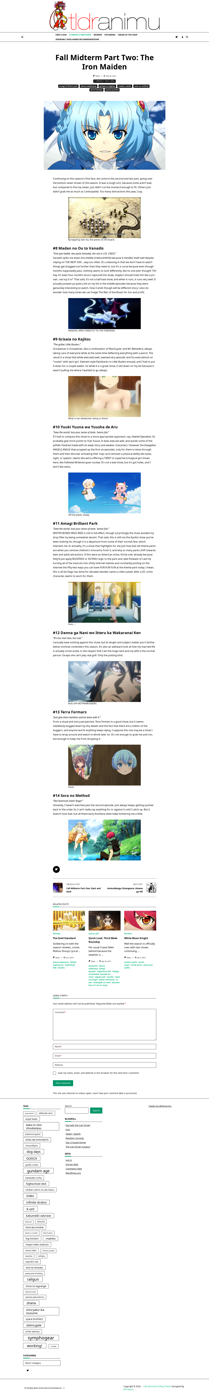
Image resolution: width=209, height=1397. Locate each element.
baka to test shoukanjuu (34, 1126)
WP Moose (128, 1389)
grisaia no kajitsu (107, 86)
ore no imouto (34, 1267)
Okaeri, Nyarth (73, 1133)
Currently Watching (80, 34)
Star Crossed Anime (76, 1142)
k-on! (30, 1209)
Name (58, 1046)
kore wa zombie (35, 1227)
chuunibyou (31, 1145)
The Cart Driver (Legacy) (78, 1146)
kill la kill (41, 1221)
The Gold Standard (64, 938)
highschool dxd (104, 971)
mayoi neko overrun (37, 1244)
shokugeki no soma (102, 982)
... (79, 951)
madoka (50, 1238)
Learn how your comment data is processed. (115, 1093)
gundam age (38, 1170)
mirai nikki (30, 1250)
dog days (34, 1151)
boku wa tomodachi (37, 1139)
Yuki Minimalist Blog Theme (157, 1386)
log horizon (32, 1238)
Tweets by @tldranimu (160, 1106)
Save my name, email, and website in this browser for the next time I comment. (98, 1072)
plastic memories (107, 979)
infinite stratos (36, 1202)
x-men (53, 1346)
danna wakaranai (88, 86)
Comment (60, 1012)
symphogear (41, 1338)
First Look (61, 34)
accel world (29, 1113)
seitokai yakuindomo (34, 1297)
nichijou (41, 1256)
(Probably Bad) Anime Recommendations (77, 39)
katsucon (28, 1222)
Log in (69, 1160)
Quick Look (94, 933)
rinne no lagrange (36, 1286)
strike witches (32, 1331)
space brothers (34, 1319)
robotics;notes (30, 1292)
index (30, 1196)
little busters (48, 1233)
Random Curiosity (75, 1138)
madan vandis (124, 86)
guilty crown (31, 1164)
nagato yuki (100, 977)
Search (68, 1105)
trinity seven (136, 965)
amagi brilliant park (68, 86)
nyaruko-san (31, 1261)
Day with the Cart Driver (78, 1125)
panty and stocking (34, 1273)
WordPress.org (73, 1173)
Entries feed (72, 1164)
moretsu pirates (48, 1251)
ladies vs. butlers (31, 1233)
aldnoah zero (46, 1113)
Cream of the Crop (127, 34)
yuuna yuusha (112, 89)
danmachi (93, 966)
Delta (98, 76)
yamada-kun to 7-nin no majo (104, 984)
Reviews (98, 34)
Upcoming (109, 34)
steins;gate (33, 1325)
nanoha (61, 967)
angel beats (31, 1119)
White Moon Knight (136, 938)
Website (59, 1064)
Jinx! (68, 1129)
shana (31, 1303)
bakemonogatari (33, 1134)
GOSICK (31, 1158)
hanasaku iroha (33, 1177)
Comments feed (74, 1168)
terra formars (96, 89)
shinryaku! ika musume (35, 1311)
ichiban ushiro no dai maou (39, 1189)
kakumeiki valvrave (38, 1215)
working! (34, 1345)
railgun (33, 1279)
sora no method (141, 86)
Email (58, 1055)
